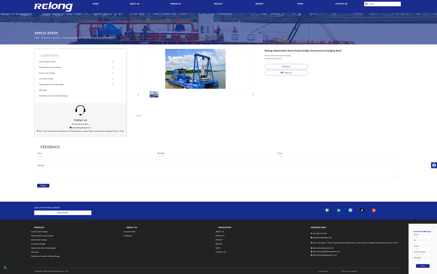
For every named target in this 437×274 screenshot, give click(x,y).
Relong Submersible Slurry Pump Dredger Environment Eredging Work (88, 38)
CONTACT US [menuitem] (341, 4)
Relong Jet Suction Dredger (281, 55)
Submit (43, 186)
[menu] (218, 3)
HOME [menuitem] (95, 4)
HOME (36, 38)
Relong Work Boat (274, 58)
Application (56, 38)
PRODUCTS (45, 38)
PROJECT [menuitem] (218, 4)
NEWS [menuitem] (300, 4)
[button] (136, 4)
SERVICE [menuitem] (259, 4)
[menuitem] (136, 3)
